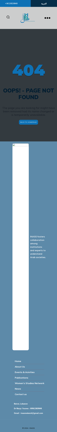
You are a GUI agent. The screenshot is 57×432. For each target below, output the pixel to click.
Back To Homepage (28, 122)
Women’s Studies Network (29, 383)
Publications (21, 377)
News (18, 388)
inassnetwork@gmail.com (32, 413)
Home (18, 361)
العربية (44, 3)
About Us (20, 366)
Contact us (21, 394)
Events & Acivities (25, 372)
